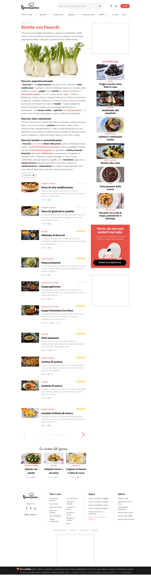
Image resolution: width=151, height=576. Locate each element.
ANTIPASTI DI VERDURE (48, 358)
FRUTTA (110, 81)
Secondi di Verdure (71, 503)
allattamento (48, 153)
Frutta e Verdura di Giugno (98, 502)
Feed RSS (94, 530)
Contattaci (72, 530)
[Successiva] (83, 435)
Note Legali (31, 572)
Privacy (38, 572)
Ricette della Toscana (126, 519)
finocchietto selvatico (31, 94)
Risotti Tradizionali (54, 520)
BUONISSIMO (122, 569)
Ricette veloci (58, 15)
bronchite (27, 160)
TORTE (110, 183)
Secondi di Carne (71, 514)
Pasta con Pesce (56, 507)
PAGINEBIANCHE (81, 569)
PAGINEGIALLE (49, 569)
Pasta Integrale (55, 516)
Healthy (102, 15)
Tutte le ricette (27, 15)
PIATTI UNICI (44, 334)
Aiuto (67, 572)
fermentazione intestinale (48, 147)
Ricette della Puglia (125, 516)
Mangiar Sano (123, 499)
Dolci (68, 524)
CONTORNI (44, 382)
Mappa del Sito (84, 530)
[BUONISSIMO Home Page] (30, 6)
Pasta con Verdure (53, 512)
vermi (31, 147)
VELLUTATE (44, 231)
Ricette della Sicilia (125, 513)
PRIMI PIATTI (76, 465)
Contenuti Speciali (60, 530)
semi (66, 94)
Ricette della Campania (123, 508)
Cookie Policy (45, 572)
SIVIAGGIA (104, 569)
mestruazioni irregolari (41, 150)
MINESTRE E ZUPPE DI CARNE (49, 283)
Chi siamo (23, 572)
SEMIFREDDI (110, 107)
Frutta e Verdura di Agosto (98, 508)
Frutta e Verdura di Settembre (95, 513)
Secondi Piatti (72, 499)
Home (23, 23)
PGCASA (72, 569)
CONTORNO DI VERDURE (48, 184)
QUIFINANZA (113, 569)
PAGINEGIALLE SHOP (61, 569)
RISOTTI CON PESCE (110, 160)
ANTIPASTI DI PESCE (110, 134)
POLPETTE (54, 465)
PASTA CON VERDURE (47, 259)
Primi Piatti (54, 504)
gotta (54, 160)
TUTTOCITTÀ (91, 569)
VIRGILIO (40, 569)
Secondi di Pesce (71, 508)
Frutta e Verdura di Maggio (98, 499)
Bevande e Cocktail (71, 519)
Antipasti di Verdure (54, 500)
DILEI (98, 569)
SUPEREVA (130, 569)
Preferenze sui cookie (57, 572)
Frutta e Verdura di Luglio (98, 505)
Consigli (115, 15)
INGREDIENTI (30, 23)
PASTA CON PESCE (110, 210)
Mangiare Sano (89, 15)
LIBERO (33, 569)
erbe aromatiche (74, 110)
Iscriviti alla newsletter (110, 262)
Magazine (71, 15)
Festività (43, 15)
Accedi (125, 6)
